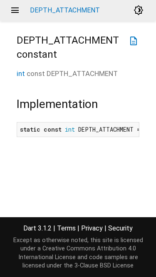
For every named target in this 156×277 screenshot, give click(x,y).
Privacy (92, 228)
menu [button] (15, 10)
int (21, 73)
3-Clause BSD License (104, 265)
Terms (66, 228)
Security (120, 228)
